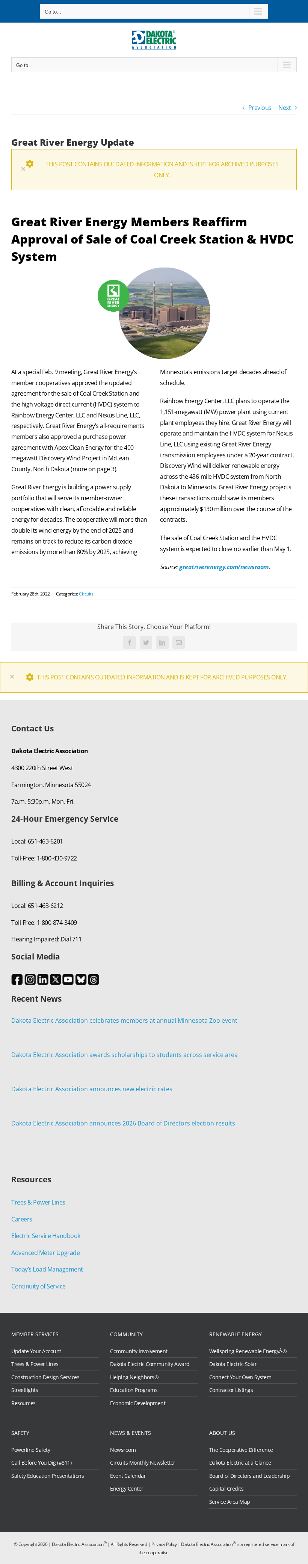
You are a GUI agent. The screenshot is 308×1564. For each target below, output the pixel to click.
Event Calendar (128, 1476)
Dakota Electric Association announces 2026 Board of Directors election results (123, 1123)
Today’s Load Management (47, 1269)
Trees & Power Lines (38, 1202)
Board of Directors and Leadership (249, 1476)
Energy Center (126, 1488)
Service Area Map (229, 1502)
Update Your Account (36, 1351)
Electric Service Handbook (45, 1236)
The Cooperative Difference (241, 1450)
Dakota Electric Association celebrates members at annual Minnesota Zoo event (124, 1020)
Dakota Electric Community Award (150, 1364)
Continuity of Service (38, 1286)
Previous (260, 108)
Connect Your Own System (240, 1377)
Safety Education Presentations (47, 1476)
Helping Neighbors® (134, 1377)
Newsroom (123, 1450)
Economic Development (137, 1403)
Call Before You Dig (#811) (41, 1462)
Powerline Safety (30, 1450)
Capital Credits (226, 1488)
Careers (21, 1219)
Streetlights (24, 1390)
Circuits (86, 594)
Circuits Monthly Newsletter (142, 1462)
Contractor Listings (231, 1390)
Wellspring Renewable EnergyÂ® (248, 1351)
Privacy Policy (164, 1544)
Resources (23, 1403)
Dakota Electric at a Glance (240, 1462)
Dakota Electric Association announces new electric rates (91, 1089)
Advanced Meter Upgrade (45, 1253)
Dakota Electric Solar (233, 1364)
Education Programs (133, 1390)
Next (284, 108)
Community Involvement (139, 1351)
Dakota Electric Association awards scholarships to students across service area (124, 1055)
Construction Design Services (45, 1377)
